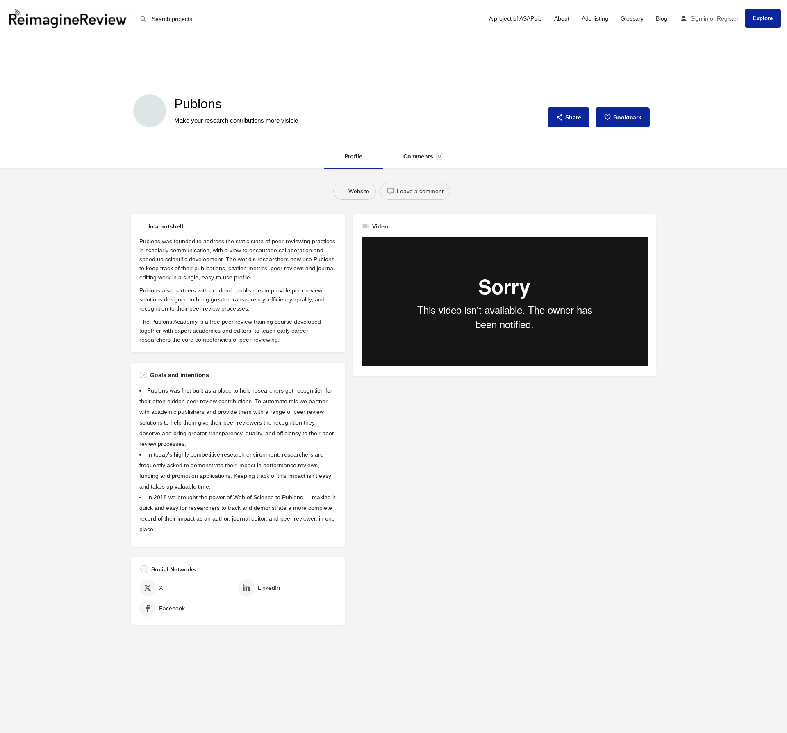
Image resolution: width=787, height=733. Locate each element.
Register (728, 18)
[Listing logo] (149, 110)
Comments (422, 156)
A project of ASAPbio (515, 18)
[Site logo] (69, 17)
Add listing (595, 18)
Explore (763, 18)
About (561, 18)
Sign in (699, 18)
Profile (353, 156)
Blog (661, 18)
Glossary (632, 18)
